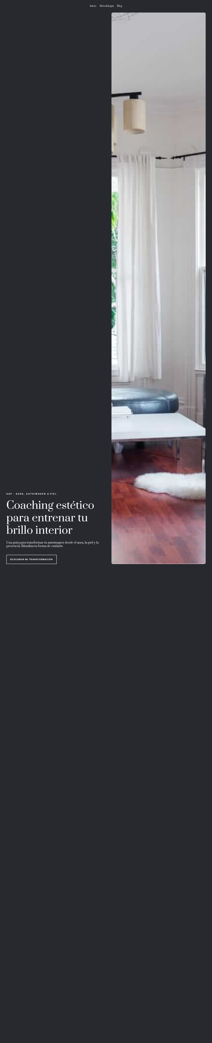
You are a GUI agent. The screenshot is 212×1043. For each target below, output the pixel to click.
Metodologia (107, 6)
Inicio (93, 6)
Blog (119, 6)
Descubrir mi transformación (31, 559)
